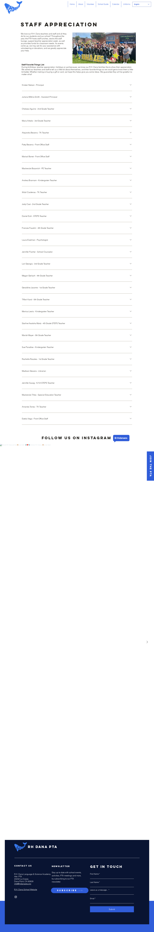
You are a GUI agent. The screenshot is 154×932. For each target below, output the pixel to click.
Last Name (94, 882)
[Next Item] (147, 642)
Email (92, 898)
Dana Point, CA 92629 (23, 881)
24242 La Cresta (21, 879)
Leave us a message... (99, 890)
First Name (94, 874)
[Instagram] (15, 896)
